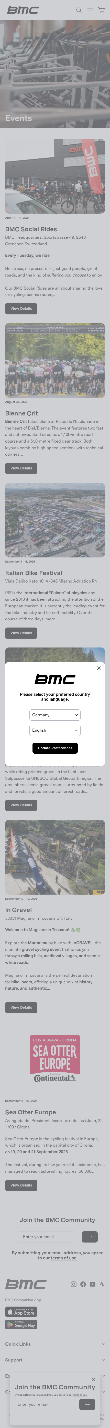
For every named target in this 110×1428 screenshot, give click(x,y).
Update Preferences (55, 748)
